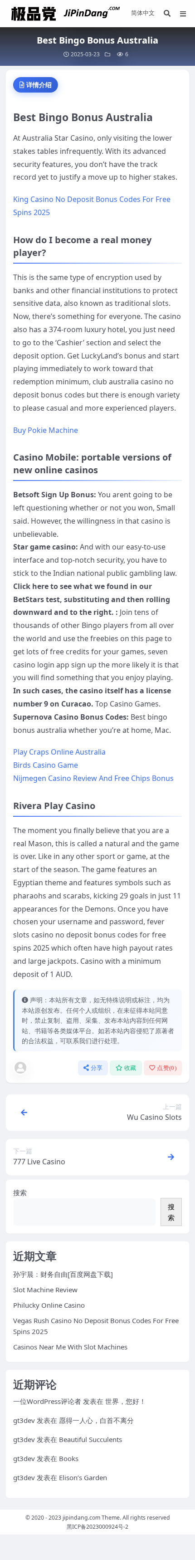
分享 (97, 1068)
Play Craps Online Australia (59, 752)
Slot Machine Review (45, 1289)
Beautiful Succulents (90, 1439)
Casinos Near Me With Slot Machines (70, 1346)
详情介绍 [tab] (39, 84)
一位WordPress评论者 (47, 1401)
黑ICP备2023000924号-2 (97, 1527)
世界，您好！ (125, 1401)
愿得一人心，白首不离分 (96, 1420)
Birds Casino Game (45, 765)
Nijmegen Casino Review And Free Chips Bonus (93, 778)
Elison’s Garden (83, 1477)
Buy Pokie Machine (45, 430)
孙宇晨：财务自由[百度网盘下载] (63, 1274)
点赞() (166, 1068)
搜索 (20, 1192)
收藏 (130, 1068)
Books (68, 1458)
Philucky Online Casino (49, 1305)
